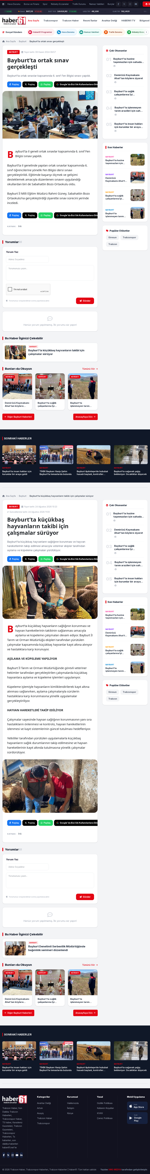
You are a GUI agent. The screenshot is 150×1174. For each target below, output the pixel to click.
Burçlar (111, 4)
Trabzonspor (51, 20)
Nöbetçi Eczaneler (60, 4)
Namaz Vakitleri (96, 4)
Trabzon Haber (70, 20)
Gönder (87, 300)
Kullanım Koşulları (105, 1108)
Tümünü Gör (89, 369)
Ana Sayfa (33, 20)
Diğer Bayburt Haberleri (19, 417)
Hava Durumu (13, 4)
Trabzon (112, 244)
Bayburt (22, 41)
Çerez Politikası (104, 1118)
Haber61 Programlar (42, 32)
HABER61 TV (128, 20)
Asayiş (40, 1113)
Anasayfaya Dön (84, 417)
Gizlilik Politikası (104, 1103)
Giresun (112, 237)
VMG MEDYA (115, 1169)
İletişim (70, 1108)
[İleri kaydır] (146, 32)
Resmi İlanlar (90, 20)
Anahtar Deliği (109, 20)
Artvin (40, 1108)
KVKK (100, 1113)
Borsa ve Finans (31, 4)
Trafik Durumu (79, 4)
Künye (70, 1113)
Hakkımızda (73, 1103)
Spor (45, 4)
